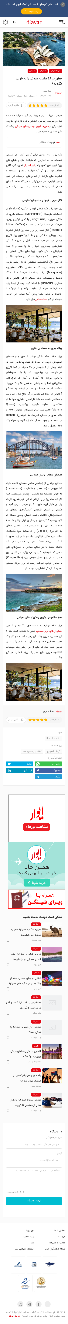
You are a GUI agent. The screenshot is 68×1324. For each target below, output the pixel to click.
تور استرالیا (29, 165)
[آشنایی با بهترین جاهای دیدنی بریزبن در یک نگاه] (52, 1051)
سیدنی (32, 71)
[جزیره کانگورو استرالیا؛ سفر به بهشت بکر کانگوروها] (52, 929)
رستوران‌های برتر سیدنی (49, 631)
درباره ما (61, 1237)
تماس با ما (59, 1231)
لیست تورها (33, 11)
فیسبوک (56, 770)
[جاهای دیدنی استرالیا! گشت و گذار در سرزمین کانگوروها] (52, 1002)
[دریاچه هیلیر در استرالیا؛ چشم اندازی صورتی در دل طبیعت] (52, 954)
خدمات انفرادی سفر (24, 1249)
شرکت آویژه (14, 1316)
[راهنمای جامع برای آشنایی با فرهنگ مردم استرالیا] (52, 1075)
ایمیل (59, 1153)
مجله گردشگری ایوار (55, 1249)
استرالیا (43, 71)
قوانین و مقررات (57, 1243)
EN (14, 22)
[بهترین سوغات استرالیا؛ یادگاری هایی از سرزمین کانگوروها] (52, 1100)
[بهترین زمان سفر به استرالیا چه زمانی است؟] (52, 1027)
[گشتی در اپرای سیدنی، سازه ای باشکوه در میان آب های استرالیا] (52, 978)
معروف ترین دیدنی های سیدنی (32, 126)
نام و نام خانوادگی (54, 1137)
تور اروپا (30, 1231)
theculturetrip (53, 738)
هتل (32, 1243)
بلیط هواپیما (28, 1237)
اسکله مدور (41, 299)
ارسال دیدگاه (34, 1201)
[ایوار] (34, 22)
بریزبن (36, 1045)
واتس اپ (56, 764)
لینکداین (28, 770)
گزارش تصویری (53, 751)
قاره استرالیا (55, 71)
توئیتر (29, 764)
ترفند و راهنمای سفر (32, 751)
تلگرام (57, 777)
